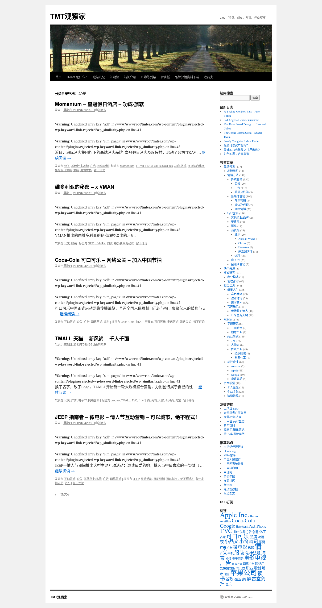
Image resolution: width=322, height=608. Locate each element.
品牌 (253, 536)
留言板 (165, 77)
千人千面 (144, 400)
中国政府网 (231, 468)
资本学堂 (229, 383)
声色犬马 (236, 294)
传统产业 (236, 349)
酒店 (76, 170)
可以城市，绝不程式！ (180, 479)
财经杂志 (229, 493)
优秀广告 (245, 532)
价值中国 (229, 476)
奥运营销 (172, 322)
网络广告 (248, 564)
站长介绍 (130, 77)
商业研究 (233, 336)
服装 (74, 243)
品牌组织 (233, 171)
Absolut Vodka (246, 239)
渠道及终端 (242, 192)
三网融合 (236, 328)
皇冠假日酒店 (63, 170)
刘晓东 (102, 110)
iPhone (261, 526)
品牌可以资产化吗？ (236, 145)
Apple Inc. (234, 514)
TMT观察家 (68, 16)
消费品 (235, 230)
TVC (134, 400)
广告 (93, 166)
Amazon (235, 366)
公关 (67, 166)
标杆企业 (233, 362)
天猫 (161, 400)
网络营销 (103, 166)
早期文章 (62, 494)
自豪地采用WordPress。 (239, 597)
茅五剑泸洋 (245, 251)
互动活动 (146, 479)
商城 (154, 400)
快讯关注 (229, 268)
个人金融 (233, 387)
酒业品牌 (240, 579)
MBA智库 (230, 455)
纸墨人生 (233, 290)
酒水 (237, 234)
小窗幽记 (248, 541)
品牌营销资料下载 (187, 77)
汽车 (67, 483)
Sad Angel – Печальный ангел (241, 120)
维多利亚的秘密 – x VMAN (84, 186)
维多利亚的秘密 (124, 243)
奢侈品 (235, 222)
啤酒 (261, 537)
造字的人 (236, 302)
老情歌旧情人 (239, 311)
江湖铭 (114, 77)
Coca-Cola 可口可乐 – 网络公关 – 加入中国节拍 (108, 259)
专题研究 (233, 323)
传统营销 (236, 179)
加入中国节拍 (144, 322)
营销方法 (233, 175)
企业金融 (233, 391)
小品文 (231, 541)
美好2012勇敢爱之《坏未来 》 (242, 149)
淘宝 (178, 400)
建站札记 (99, 77)
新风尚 (169, 400)
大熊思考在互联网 (235, 413)
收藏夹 (208, 77)
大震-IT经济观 (232, 417)
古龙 (223, 537)
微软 (251, 548)
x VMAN (100, 243)
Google (235, 374)
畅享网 (228, 485)
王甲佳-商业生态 (234, 421)
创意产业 (236, 332)
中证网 (228, 472)
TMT (234, 340)
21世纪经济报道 (234, 447)
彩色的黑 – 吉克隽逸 (236, 154)
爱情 (228, 558)
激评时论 (236, 298)
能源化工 (240, 357)
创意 (255, 532)
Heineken (243, 247)
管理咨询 (233, 281)
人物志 (235, 345)
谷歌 (229, 579)
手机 (230, 553)
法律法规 (233, 396)
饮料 (106, 322)
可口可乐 (160, 322)
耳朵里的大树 (239, 315)
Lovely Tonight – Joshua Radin (241, 141)
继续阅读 (69, 313)
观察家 (228, 319)
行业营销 (233, 213)
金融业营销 (238, 264)
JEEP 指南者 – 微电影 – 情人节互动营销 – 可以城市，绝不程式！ (127, 416)
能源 (227, 574)
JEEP (136, 479)
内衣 (110, 243)
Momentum (127, 166)
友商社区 (229, 481)
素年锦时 (229, 425)
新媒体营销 (238, 196)
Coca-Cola (128, 322)
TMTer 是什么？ (77, 77)
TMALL (125, 400)
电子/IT (82, 400)
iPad (251, 526)
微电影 (200, 479)
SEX (91, 243)
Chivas (242, 243)
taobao (115, 400)
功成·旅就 (180, 166)
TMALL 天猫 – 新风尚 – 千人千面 (92, 338)
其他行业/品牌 (80, 166)
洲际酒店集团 (196, 166)
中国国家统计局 (234, 464)
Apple (234, 370)
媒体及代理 (242, 205)
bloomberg (230, 451)
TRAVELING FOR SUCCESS (154, 166)
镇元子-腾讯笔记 (234, 430)
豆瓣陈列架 (148, 77)
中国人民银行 (232, 459)
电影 (249, 557)
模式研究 (229, 273)
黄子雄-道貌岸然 (234, 434)
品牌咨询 (229, 166)
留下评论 (99, 170)
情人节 (59, 483)
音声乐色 (233, 306)
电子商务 (238, 558)
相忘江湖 (229, 285)
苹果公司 (243, 572)
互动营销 (69, 322)
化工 (262, 531)
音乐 (228, 584)
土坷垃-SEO (231, 408)
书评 (236, 532)
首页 (58, 77)
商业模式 (233, 277)
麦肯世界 (86, 170)
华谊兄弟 (236, 379)
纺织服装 (240, 353)
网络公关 (185, 322)
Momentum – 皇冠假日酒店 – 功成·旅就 (99, 103)
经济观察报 (231, 489)
